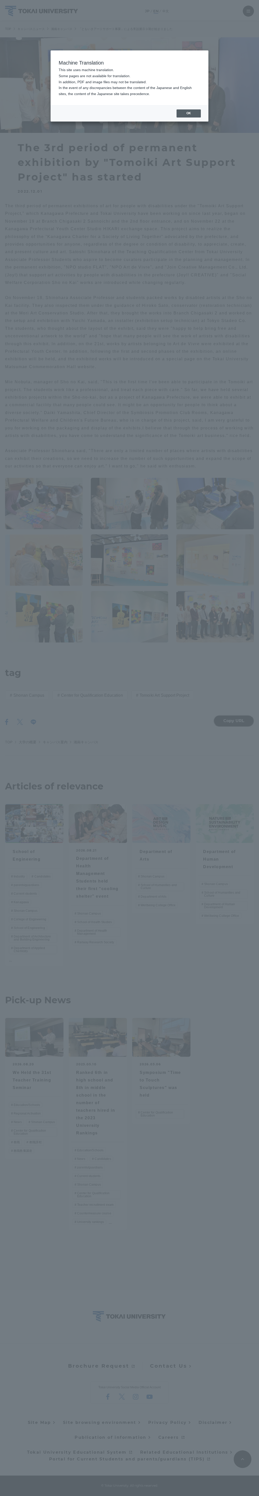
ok (188, 113)
